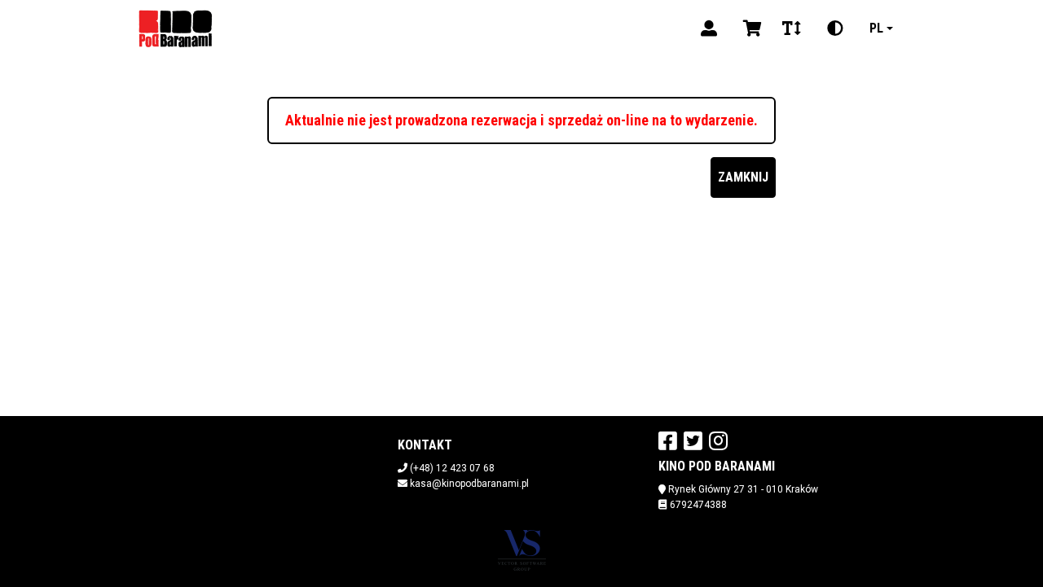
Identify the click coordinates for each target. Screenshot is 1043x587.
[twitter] (693, 440)
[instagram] (718, 440)
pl (876, 28)
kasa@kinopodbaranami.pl (469, 483)
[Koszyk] (749, 28)
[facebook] (667, 440)
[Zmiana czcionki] (791, 28)
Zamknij (743, 177)
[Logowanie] (709, 28)
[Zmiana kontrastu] (835, 28)
